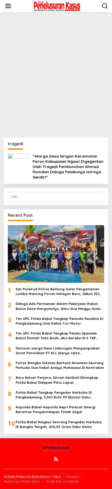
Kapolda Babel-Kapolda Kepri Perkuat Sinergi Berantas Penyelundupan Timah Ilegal (55, 409)
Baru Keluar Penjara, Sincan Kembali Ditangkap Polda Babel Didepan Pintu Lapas (57, 379)
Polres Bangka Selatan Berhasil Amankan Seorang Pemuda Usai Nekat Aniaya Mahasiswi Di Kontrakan (60, 365)
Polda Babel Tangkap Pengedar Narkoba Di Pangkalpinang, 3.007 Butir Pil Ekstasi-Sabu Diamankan (54, 394)
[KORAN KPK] (57, 5)
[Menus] (8, 6)
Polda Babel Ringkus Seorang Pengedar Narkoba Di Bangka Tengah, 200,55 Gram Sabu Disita (59, 424)
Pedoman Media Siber (22, 481)
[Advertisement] (56, 75)
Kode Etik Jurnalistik (62, 481)
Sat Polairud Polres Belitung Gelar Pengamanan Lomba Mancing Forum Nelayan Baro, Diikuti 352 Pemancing (57, 291)
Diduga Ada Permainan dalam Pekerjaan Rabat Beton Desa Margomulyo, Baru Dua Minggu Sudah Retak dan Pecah (59, 306)
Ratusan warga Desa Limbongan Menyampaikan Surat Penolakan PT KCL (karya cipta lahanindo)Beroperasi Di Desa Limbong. (58, 350)
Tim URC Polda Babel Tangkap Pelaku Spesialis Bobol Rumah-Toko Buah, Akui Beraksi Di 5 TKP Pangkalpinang (56, 335)
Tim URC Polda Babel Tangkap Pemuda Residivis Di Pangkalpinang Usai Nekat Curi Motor (59, 320)
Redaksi (72, 477)
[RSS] (56, 458)
